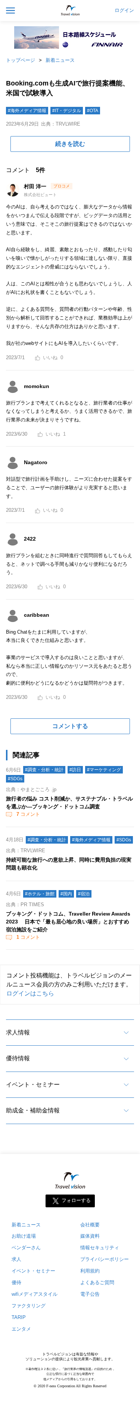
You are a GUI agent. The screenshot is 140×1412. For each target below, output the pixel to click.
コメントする (70, 726)
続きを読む (70, 144)
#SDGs (15, 778)
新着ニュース (60, 60)
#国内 (66, 893)
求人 (16, 1259)
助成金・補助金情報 (33, 1110)
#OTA (92, 110)
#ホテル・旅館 (40, 893)
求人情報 (18, 1032)
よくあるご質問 (97, 1282)
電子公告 (90, 1294)
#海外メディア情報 (27, 110)
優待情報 (18, 1058)
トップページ (20, 60)
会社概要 (90, 1225)
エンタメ (21, 1329)
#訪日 (75, 769)
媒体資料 (90, 1236)
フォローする (76, 1200)
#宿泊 (84, 893)
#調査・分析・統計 (44, 769)
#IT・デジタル (66, 110)
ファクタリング (29, 1306)
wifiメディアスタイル (34, 1294)
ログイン (124, 10)
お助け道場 (24, 1236)
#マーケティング (104, 769)
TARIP (19, 1317)
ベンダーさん (26, 1247)
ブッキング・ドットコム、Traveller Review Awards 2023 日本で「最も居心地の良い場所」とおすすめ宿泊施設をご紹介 (68, 921)
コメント (28, 814)
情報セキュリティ (99, 1247)
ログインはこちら (30, 993)
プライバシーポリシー (104, 1259)
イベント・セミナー (33, 1084)
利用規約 (90, 1271)
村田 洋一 (36, 186)
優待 (16, 1282)
